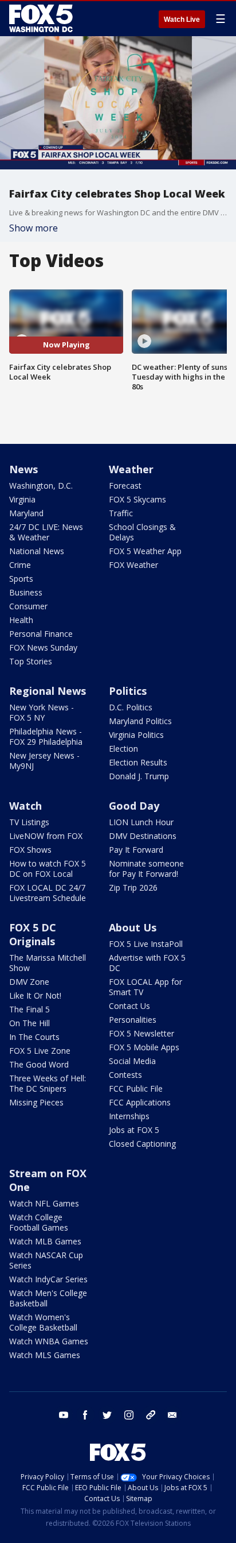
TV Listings (29, 822)
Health (21, 619)
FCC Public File (136, 1088)
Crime (20, 564)
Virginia (22, 499)
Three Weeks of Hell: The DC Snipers (47, 1083)
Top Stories (30, 661)
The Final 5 (29, 1009)
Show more (33, 228)
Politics (128, 691)
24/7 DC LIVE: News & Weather (46, 532)
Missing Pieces (36, 1102)
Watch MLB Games (45, 1241)
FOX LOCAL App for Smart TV (145, 986)
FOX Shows (30, 849)
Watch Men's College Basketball (48, 1298)
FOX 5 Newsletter (141, 1033)
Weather (131, 469)
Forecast (125, 485)
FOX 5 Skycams (137, 499)
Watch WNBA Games (48, 1341)
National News (36, 551)
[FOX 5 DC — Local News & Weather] (42, 18)
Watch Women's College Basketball (43, 1322)
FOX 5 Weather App (145, 551)
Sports (21, 578)
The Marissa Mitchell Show (47, 962)
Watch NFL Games (44, 1203)
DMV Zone (29, 981)
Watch (25, 806)
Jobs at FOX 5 (134, 1129)
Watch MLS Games (44, 1354)
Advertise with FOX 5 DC (147, 962)
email (172, 1415)
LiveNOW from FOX (45, 835)
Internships (129, 1116)
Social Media (132, 1060)
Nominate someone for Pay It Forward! (146, 868)
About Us (132, 927)
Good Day (134, 806)
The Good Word (39, 1064)
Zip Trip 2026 (133, 887)
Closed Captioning (142, 1143)
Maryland (26, 513)
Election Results (138, 762)
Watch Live (182, 20)
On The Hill (29, 1023)
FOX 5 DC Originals (32, 934)
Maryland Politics (140, 721)
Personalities (132, 1019)
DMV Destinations (142, 835)
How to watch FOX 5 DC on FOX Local (47, 868)
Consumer (28, 606)
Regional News (47, 691)
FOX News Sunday (43, 647)
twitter (107, 1415)
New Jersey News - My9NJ (44, 760)
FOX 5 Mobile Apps (144, 1047)
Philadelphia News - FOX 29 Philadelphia (45, 736)
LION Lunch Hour (141, 822)
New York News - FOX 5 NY (41, 712)
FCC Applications (140, 1102)
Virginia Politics (136, 734)
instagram (129, 1415)
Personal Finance (41, 633)
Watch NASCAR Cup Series (46, 1260)
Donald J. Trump (139, 776)
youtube (63, 1415)
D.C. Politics (130, 707)
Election (123, 748)
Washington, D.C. (41, 485)
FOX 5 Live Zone (39, 1050)
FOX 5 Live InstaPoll (146, 943)
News (23, 469)
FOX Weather (133, 564)
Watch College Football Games (38, 1222)
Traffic (121, 513)
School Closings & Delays (142, 532)
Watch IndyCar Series (48, 1279)
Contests (125, 1074)
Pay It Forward (136, 849)
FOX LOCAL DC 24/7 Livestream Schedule (47, 892)
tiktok (150, 1415)
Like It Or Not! (35, 995)
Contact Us (129, 1005)
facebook (85, 1415)
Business (25, 592)
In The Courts (34, 1036)
